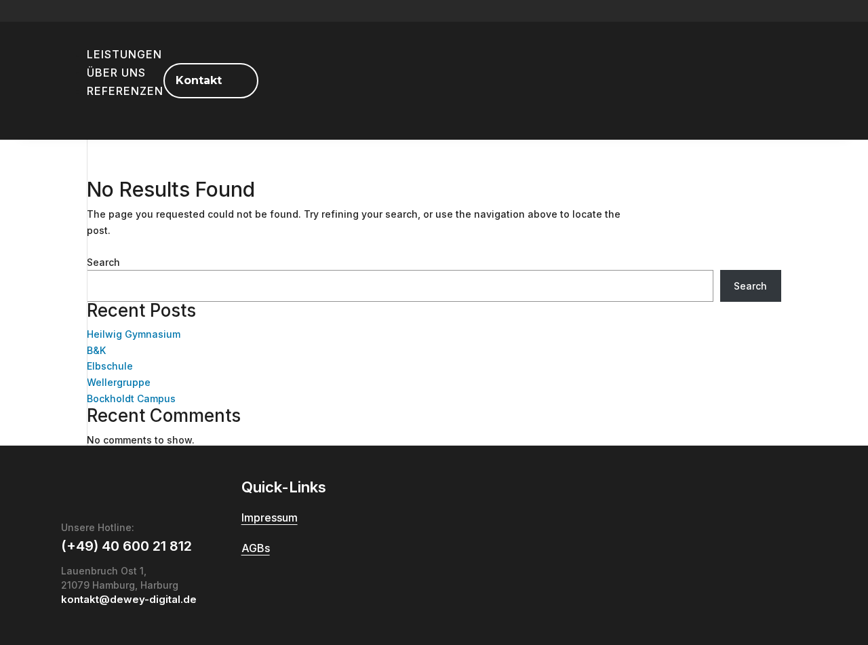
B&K (96, 350)
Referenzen (125, 91)
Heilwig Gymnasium (133, 334)
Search (103, 262)
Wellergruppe (119, 382)
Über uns (116, 72)
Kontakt (199, 80)
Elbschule (110, 366)
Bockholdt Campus (131, 398)
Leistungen (124, 54)
